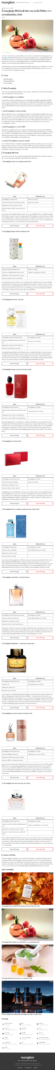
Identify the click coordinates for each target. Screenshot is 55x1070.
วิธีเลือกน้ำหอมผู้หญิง (8, 79)
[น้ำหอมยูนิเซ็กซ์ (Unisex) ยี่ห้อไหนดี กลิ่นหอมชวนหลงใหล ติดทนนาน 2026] (27, 888)
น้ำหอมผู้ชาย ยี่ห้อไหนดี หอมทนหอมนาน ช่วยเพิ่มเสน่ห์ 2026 (17, 978)
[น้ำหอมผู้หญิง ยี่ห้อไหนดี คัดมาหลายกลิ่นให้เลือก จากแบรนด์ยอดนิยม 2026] (27, 924)
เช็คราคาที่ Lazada (14, 225)
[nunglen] (8, 2)
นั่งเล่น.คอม (19, 1067)
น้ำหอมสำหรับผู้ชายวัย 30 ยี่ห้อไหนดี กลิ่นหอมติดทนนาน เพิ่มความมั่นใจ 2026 (21, 1014)
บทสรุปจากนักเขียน (8, 83)
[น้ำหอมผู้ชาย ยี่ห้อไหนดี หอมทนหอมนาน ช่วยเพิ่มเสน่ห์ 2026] (27, 961)
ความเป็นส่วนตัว (28, 1067)
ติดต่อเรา (36, 1067)
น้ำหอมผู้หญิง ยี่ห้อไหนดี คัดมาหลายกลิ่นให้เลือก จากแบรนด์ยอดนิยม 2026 (20, 942)
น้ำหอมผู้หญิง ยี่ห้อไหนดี (9, 81)
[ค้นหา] (42, 2)
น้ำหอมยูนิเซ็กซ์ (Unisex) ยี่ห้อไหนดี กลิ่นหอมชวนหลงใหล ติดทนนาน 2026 (21, 906)
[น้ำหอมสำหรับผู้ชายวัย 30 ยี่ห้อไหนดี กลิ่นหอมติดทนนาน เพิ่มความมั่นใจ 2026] (27, 997)
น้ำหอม (3, 17)
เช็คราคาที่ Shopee (40, 225)
